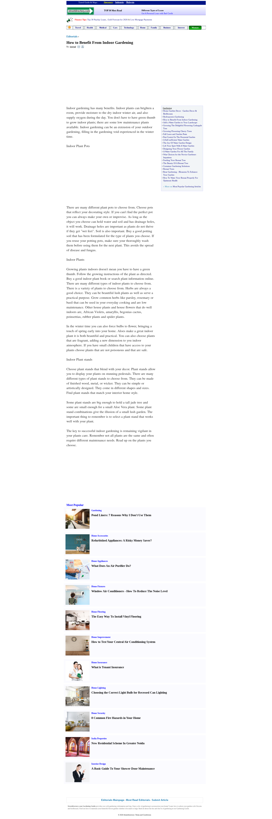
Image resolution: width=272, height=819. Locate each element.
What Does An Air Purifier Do (110, 565)
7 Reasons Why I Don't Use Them (130, 515)
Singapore (108, 2)
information (121, 806)
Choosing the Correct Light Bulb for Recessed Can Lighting (129, 692)
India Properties (99, 738)
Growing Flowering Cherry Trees (177, 131)
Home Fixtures (98, 586)
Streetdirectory (129, 815)
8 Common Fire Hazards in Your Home (116, 717)
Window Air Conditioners (107, 591)
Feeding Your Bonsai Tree (174, 160)
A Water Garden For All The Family (178, 151)
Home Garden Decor (172, 111)
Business (167, 27)
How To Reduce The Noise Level (146, 591)
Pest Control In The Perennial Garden (179, 137)
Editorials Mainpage (112, 800)
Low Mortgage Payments (141, 20)
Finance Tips (80, 20)
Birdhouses (168, 114)
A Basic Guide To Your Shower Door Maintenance (123, 768)
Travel (78, 27)
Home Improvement (100, 637)
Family (154, 27)
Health (90, 27)
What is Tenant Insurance (107, 667)
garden (189, 806)
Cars (115, 27)
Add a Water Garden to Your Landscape (180, 122)
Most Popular (75, 505)
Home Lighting (98, 688)
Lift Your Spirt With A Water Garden (178, 146)
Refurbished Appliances (106, 540)
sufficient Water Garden (179, 140)
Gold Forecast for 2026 (118, 20)
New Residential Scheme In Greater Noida (118, 743)
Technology (129, 27)
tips (130, 806)
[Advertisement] (97, 78)
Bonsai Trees (168, 169)
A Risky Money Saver (136, 540)
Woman (195, 27)
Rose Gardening (170, 172)
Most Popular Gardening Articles (187, 186)
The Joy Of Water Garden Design (177, 143)
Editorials (71, 36)
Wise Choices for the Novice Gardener (179, 154)
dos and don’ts (157, 809)
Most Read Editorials (138, 800)
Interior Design (98, 764)
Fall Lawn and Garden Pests (175, 134)
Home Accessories (99, 535)
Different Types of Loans (153, 10)
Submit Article (160, 800)
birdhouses (75, 809)
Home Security (98, 713)
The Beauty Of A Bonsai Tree (175, 163)
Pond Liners (99, 515)
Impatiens (167, 157)
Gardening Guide (183, 809)
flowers (199, 806)
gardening (113, 806)
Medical (102, 27)
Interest (181, 27)
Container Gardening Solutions (176, 166)
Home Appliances (99, 561)
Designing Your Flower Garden (176, 149)
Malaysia (130, 2)
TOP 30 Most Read (113, 10)
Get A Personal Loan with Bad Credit (157, 13)
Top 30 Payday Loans (96, 20)
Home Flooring (98, 612)
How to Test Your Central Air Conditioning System (123, 641)
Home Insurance (99, 662)
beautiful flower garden (110, 809)
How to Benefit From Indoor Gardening (99, 42)
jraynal (73, 47)
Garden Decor (189, 111)
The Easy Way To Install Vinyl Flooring (116, 616)
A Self (165, 140)
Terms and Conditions (143, 815)
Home (142, 27)
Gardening (96, 510)
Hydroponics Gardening (173, 117)
